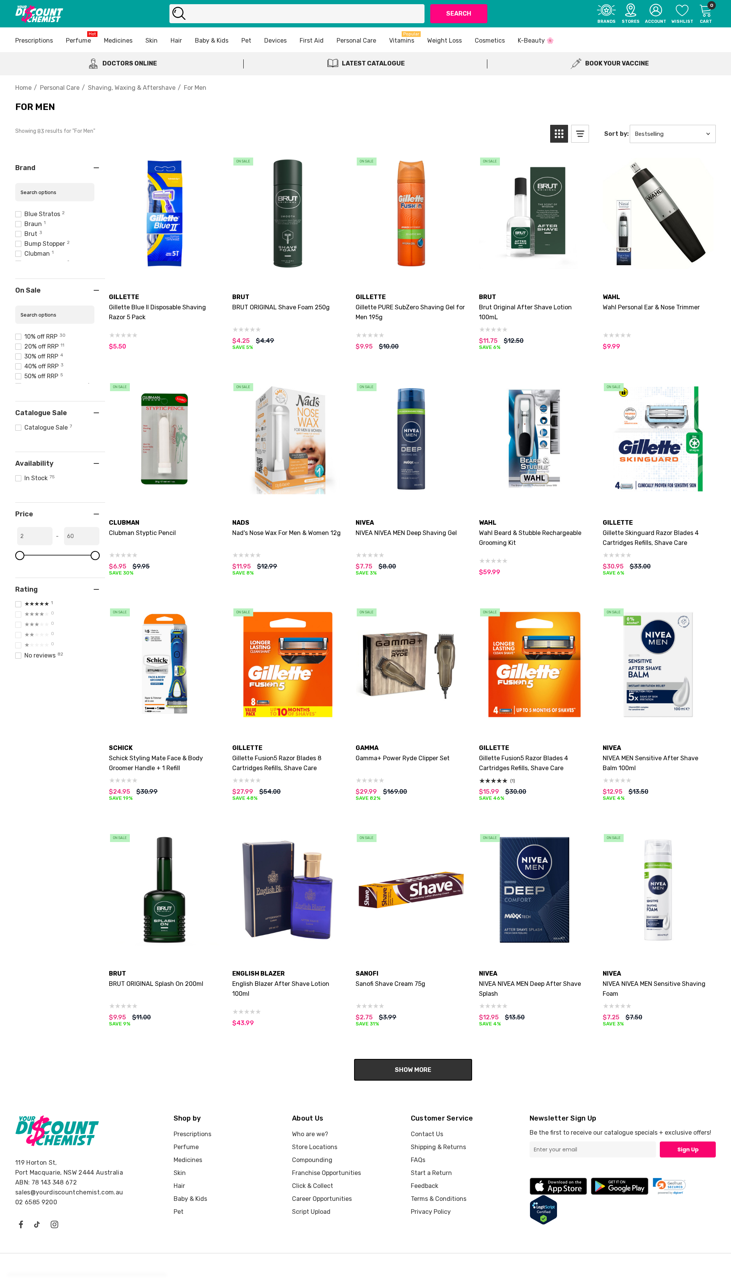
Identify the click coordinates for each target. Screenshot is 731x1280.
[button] (559, 134)
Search (458, 13)
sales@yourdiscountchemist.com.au (69, 1192)
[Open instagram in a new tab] (54, 1224)
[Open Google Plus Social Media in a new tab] (37, 1224)
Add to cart (165, 265)
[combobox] (297, 13)
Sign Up (688, 1149)
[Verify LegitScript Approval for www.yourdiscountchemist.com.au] (543, 1209)
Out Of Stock (411, 265)
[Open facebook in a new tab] (20, 1224)
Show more (413, 1069)
